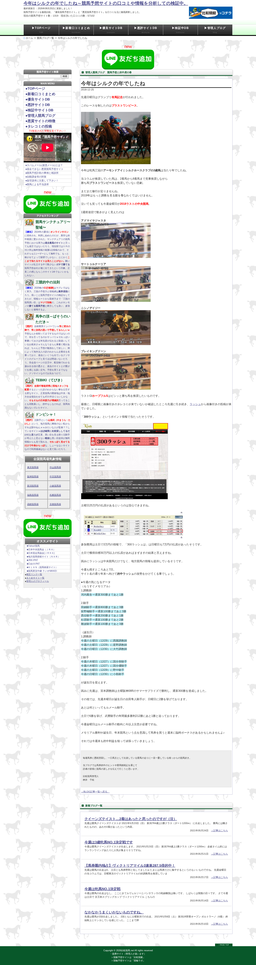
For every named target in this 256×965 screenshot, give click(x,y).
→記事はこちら (219, 830)
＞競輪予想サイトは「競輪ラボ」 (128, 960)
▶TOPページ (41, 29)
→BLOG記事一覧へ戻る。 (95, 791)
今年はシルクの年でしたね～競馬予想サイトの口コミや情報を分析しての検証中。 (106, 3)
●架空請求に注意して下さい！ (42, 180)
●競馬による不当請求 (37, 184)
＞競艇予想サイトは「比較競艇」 (128, 957)
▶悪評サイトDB (145, 29)
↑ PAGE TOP (224, 945)
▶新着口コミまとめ (76, 29)
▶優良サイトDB (111, 29)
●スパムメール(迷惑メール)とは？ (44, 165)
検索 (65, 76)
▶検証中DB (180, 29)
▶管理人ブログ (215, 29)
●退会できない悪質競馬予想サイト (44, 169)
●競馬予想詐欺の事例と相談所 (42, 172)
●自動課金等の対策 (35, 176)
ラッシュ (195, 404)
